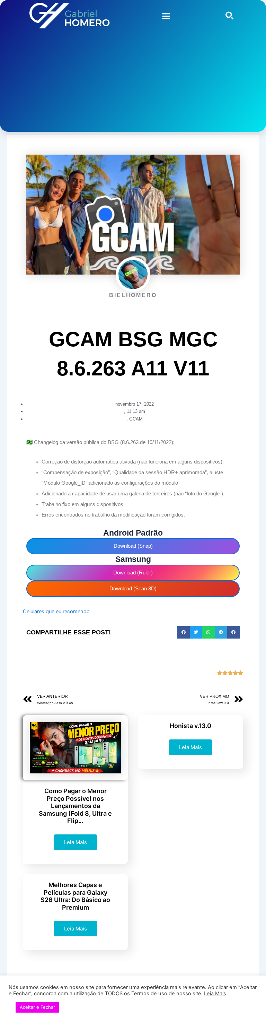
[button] (166, 15)
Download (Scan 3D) (133, 588)
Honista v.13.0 (190, 725)
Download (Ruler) (133, 572)
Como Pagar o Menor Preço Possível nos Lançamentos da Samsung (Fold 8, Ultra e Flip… (75, 805)
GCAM (136, 419)
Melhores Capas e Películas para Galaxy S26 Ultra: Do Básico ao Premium (75, 896)
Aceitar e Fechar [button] (37, 1007)
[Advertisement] (133, 83)
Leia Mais (75, 842)
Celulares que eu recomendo (56, 611)
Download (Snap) (133, 546)
